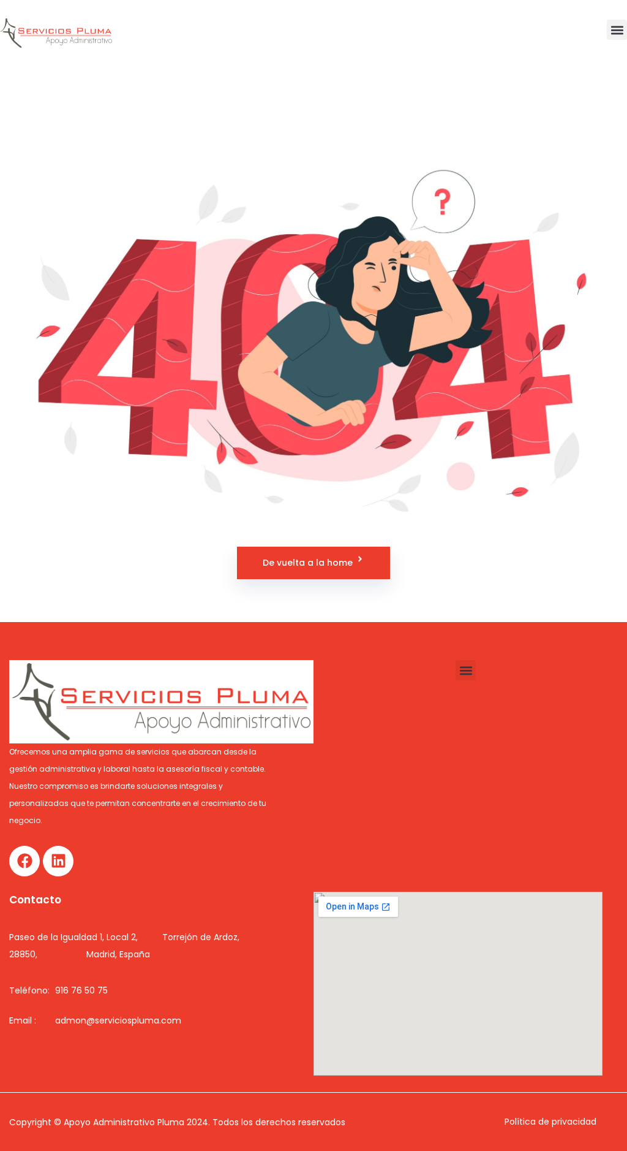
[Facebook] (24, 861)
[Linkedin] (58, 861)
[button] (617, 30)
